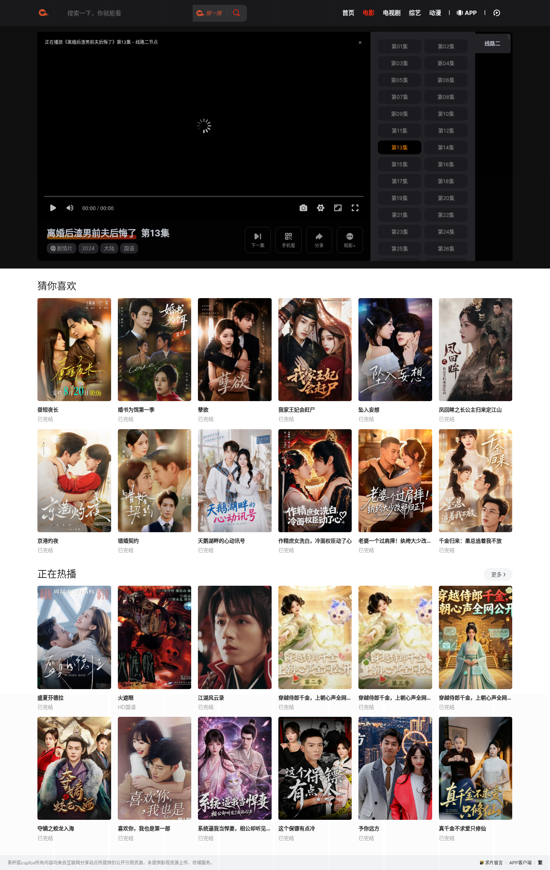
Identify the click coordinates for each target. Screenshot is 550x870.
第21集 (400, 215)
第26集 (446, 248)
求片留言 (494, 863)
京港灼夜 (47, 540)
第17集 (400, 181)
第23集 (399, 231)
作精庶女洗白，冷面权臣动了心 (315, 540)
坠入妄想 (368, 409)
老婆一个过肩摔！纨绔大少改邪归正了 (395, 540)
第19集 (399, 198)
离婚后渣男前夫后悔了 (92, 233)
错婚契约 (128, 540)
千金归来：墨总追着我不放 (470, 540)
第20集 (446, 198)
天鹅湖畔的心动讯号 (221, 540)
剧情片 (65, 248)
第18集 (446, 181)
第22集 (446, 215)
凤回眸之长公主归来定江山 (470, 409)
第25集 (399, 248)
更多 (496, 574)
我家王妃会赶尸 (296, 409)
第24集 (446, 231)
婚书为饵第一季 (136, 409)
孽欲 (203, 409)
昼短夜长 (47, 409)
